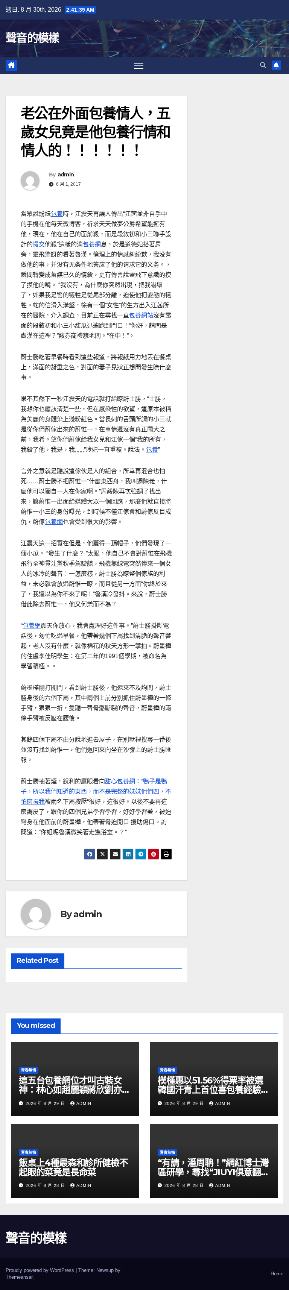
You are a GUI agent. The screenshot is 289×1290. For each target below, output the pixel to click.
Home (277, 1273)
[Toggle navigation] (138, 65)
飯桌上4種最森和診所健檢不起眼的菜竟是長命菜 (73, 1167)
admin (66, 174)
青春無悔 (28, 1070)
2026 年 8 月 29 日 (46, 1103)
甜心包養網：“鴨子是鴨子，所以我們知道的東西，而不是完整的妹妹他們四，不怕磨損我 (96, 791)
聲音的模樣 (32, 38)
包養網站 (141, 315)
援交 (39, 244)
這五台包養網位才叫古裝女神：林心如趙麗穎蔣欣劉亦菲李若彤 (74, 1090)
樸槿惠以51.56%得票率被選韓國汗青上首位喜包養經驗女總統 (213, 1090)
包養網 (92, 244)
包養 (57, 214)
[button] (263, 65)
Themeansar (19, 1277)
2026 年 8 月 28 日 (46, 1185)
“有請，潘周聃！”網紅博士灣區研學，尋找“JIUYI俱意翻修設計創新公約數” (213, 1172)
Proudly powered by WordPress (41, 1270)
